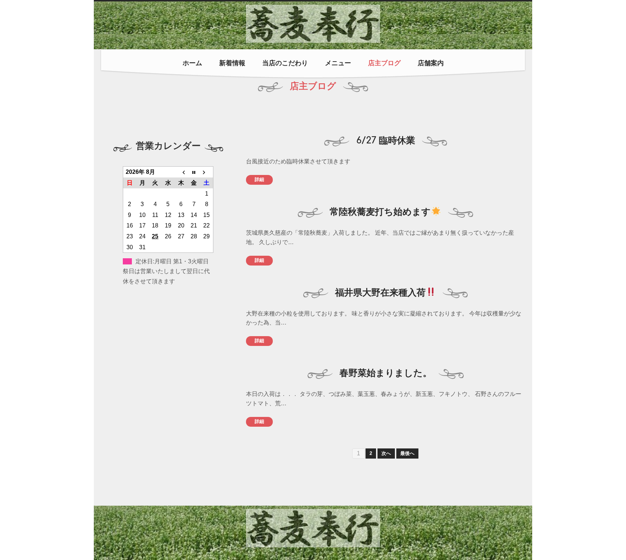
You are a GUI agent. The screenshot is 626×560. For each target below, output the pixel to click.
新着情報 (232, 63)
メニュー (338, 63)
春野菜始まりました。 (385, 373)
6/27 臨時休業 (385, 140)
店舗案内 (431, 63)
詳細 (259, 179)
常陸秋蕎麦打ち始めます (380, 212)
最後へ (407, 453)
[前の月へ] (181, 172)
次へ (386, 453)
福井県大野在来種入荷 (380, 293)
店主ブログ (384, 63)
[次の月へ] (206, 172)
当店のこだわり (285, 63)
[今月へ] (193, 172)
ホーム (192, 63)
